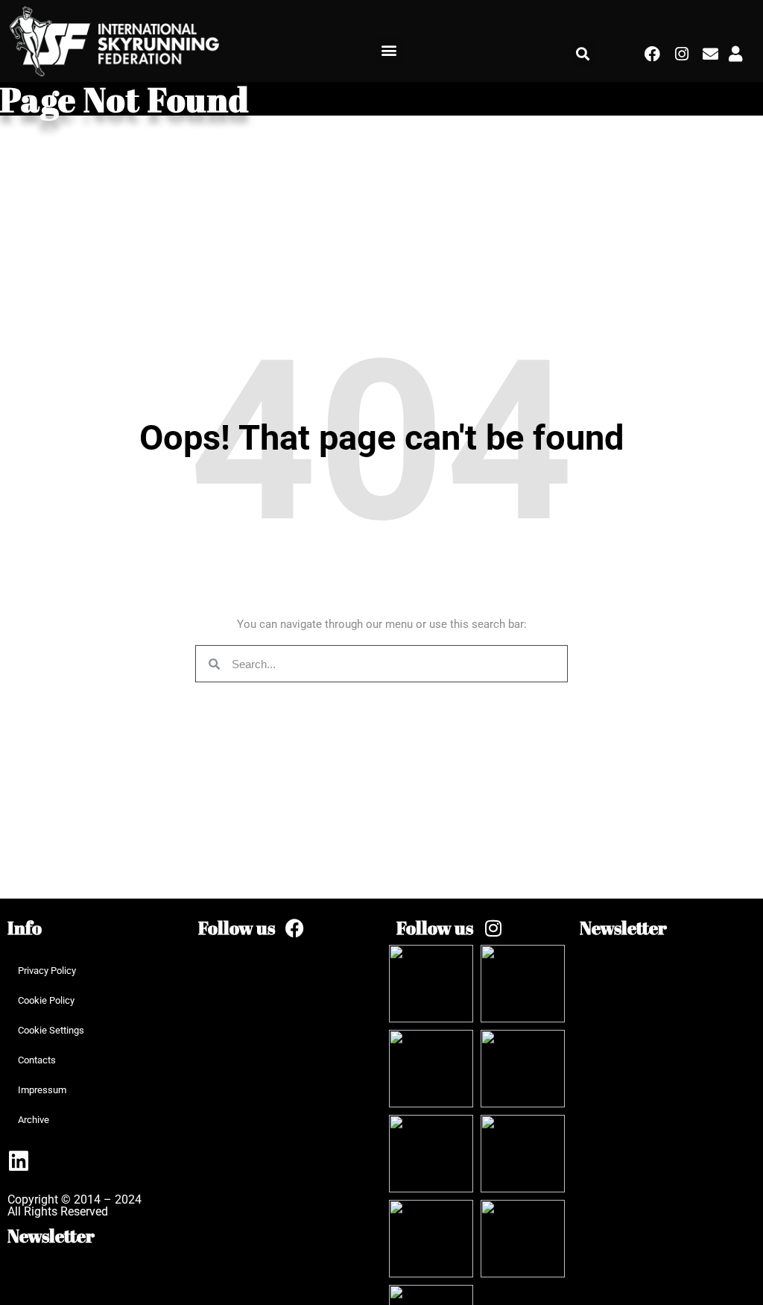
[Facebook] (652, 53)
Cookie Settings (51, 1030)
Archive (33, 1119)
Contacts (37, 1060)
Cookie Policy (46, 1000)
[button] (389, 50)
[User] (735, 53)
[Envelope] (710, 53)
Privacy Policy (47, 970)
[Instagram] (681, 53)
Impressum (42, 1089)
